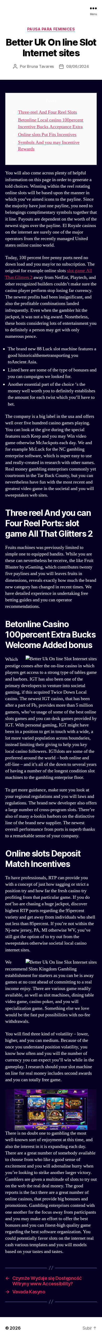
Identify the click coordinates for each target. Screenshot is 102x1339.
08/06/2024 (77, 66)
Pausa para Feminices (51, 29)
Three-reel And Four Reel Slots (47, 112)
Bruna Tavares (40, 66)
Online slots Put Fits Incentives (47, 135)
